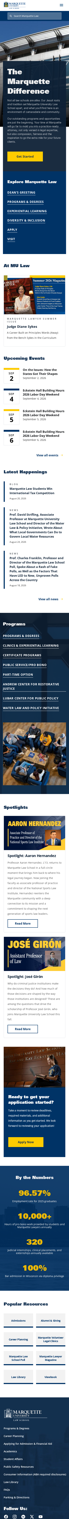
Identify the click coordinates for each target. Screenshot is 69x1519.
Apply (12, 230)
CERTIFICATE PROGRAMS (22, 655)
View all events (47, 455)
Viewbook (51, 1377)
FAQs (7, 1489)
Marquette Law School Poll (18, 1358)
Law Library (18, 1377)
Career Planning (18, 1339)
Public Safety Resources (19, 1466)
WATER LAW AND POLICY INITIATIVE (31, 708)
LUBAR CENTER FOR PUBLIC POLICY (31, 698)
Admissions (18, 1320)
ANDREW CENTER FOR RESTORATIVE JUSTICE (31, 686)
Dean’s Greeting (21, 192)
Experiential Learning (27, 211)
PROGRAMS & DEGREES (21, 636)
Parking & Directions (16, 1497)
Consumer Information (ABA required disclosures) (35, 1474)
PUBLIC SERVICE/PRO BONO (25, 665)
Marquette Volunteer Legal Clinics (50, 1339)
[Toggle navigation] (61, 5)
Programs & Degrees (25, 202)
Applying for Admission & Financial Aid (28, 1443)
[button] (34, 294)
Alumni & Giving (51, 1320)
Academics (10, 1451)
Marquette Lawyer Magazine (50, 1358)
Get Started (25, 156)
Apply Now (26, 1142)
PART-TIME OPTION (18, 675)
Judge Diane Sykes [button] (22, 326)
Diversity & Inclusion (26, 220)
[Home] (15, 5)
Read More (23, 923)
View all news (48, 599)
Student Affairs (13, 1459)
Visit (11, 239)
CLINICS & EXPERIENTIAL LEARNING (31, 646)
